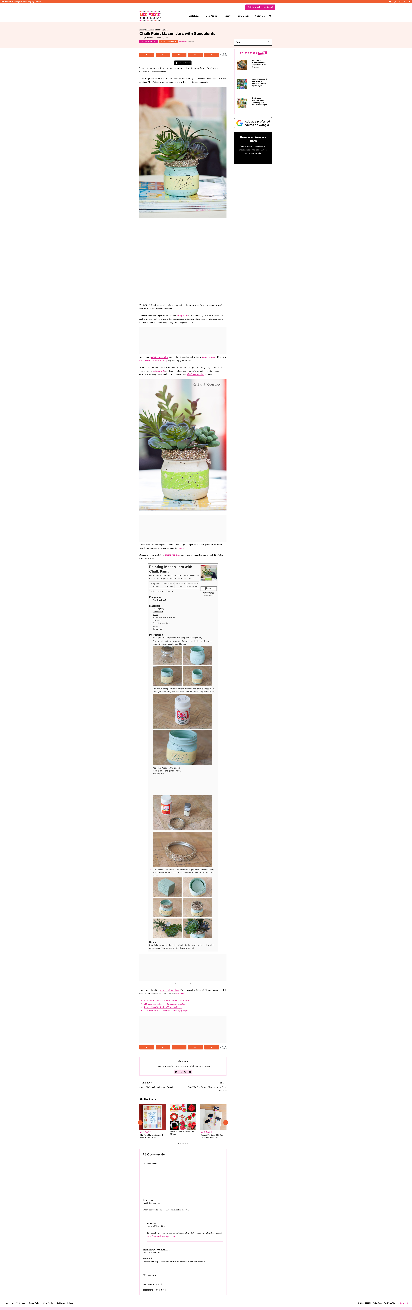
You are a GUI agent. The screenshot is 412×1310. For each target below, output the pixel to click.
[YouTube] (409, 1)
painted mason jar (159, 357)
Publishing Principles (65, 1303)
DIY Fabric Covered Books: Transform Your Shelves (259, 63)
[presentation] (152, 1117)
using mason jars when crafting (153, 360)
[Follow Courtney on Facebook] (176, 1072)
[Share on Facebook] (146, 55)
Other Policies (48, 1303)
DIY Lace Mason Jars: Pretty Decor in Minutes (164, 1003)
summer (181, 547)
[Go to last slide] (140, 1122)
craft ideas (180, 993)
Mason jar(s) (158, 609)
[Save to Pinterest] (179, 55)
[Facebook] (390, 1)
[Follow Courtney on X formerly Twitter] (180, 1072)
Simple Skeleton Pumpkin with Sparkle (156, 1085)
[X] (404, 1)
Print (209, 588)
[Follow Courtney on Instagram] (185, 1072)
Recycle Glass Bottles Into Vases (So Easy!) (163, 1007)
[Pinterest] (399, 1)
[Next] (225, 1122)
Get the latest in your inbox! (260, 7)
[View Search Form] (270, 16)
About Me (260, 16)
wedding (156, 370)
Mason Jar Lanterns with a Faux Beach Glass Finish (166, 1000)
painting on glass (172, 554)
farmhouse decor (209, 357)
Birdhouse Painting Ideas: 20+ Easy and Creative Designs (259, 101)
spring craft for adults (169, 990)
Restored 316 (404, 1303)
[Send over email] (195, 55)
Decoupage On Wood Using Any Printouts (26, 2)
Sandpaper (158, 629)
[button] (180, 42)
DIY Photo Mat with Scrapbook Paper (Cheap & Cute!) (151, 1136)
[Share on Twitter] (163, 55)
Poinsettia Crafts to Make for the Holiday (182, 1132)
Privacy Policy (34, 1303)
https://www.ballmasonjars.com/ (161, 1236)
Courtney (148, 37)
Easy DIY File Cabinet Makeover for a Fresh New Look (207, 1087)
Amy (149, 1223)
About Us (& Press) (18, 1303)
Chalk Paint (158, 611)
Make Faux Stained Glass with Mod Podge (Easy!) (166, 1010)
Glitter (155, 614)
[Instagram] (394, 1)
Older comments (150, 1163)
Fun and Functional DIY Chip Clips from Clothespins (212, 1136)
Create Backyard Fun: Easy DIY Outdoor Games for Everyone (259, 82)
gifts (163, 370)
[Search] (268, 42)
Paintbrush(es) (159, 600)
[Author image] (140, 37)
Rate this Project (169, 41)
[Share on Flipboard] (211, 55)
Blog (6, 1303)
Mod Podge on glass (195, 374)
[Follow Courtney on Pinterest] (190, 1072)
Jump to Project (149, 41)
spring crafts (182, 315)
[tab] (178, 1143)
